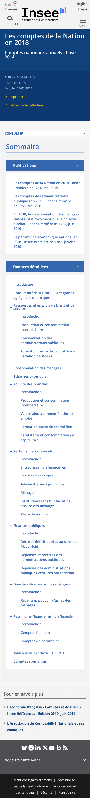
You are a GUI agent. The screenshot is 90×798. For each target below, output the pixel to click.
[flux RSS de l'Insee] (66, 750)
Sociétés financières (37, 475)
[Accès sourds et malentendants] (14, 4)
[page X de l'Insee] (45, 750)
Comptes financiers (36, 632)
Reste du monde (34, 514)
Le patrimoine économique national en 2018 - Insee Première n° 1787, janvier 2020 (45, 242)
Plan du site (67, 792)
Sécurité (46, 792)
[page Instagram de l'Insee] (31, 750)
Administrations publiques (42, 484)
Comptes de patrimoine (40, 641)
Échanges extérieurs (30, 376)
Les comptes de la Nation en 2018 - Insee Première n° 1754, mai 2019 (47, 185)
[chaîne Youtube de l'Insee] (52, 750)
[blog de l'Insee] (59, 750)
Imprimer (16, 96)
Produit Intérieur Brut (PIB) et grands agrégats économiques (43, 295)
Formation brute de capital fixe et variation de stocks (48, 353)
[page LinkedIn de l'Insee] (38, 750)
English (82, 3)
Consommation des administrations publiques (42, 340)
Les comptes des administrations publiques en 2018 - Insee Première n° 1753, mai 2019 (42, 201)
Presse (83, 9)
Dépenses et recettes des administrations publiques (42, 557)
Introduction (23, 284)
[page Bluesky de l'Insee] (24, 750)
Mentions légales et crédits (33, 780)
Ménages (28, 492)
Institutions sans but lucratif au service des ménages (47, 503)
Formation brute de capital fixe (46, 426)
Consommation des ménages (37, 368)
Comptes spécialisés (30, 661)
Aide (8, 4)
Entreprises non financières (43, 467)
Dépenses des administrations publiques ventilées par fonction (47, 570)
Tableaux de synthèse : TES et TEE (40, 653)
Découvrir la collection (26, 105)
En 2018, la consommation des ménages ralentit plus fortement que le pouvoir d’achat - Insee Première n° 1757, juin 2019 (46, 221)
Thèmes (11, 9)
